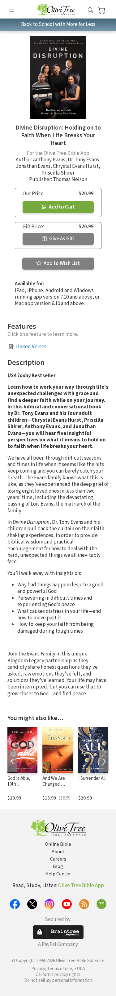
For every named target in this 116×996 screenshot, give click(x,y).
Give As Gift (61, 238)
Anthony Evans (49, 159)
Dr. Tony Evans (83, 159)
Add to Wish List (61, 263)
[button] (90, 10)
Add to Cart (61, 207)
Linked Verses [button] (30, 346)
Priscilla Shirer (58, 173)
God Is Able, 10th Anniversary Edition (18, 787)
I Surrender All (91, 778)
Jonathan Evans (33, 166)
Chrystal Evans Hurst (76, 166)
